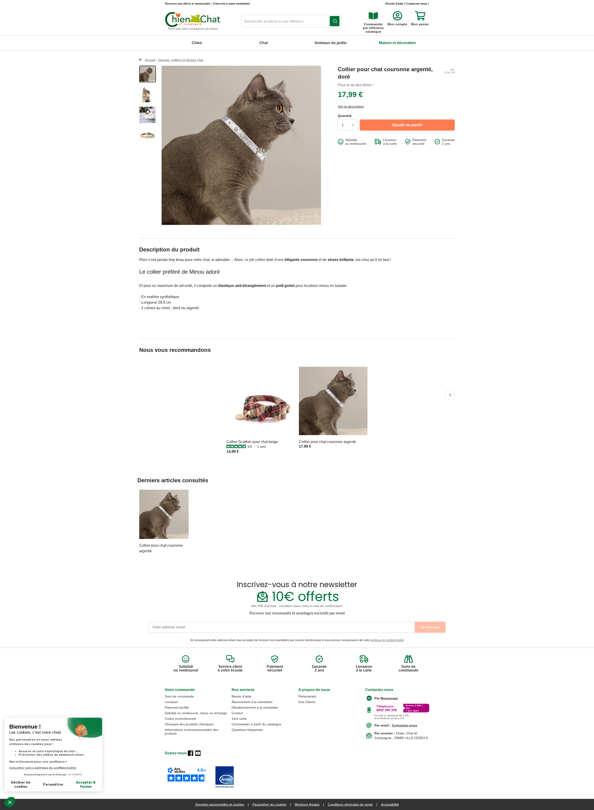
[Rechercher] (334, 21)
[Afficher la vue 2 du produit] (147, 94)
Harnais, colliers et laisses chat (180, 60)
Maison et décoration (397, 43)
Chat (263, 43)
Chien (197, 43)
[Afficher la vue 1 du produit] (147, 74)
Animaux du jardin (330, 43)
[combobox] (292, 21)
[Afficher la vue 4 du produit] (147, 135)
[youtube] (198, 753)
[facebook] (190, 753)
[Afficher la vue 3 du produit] (147, 114)
